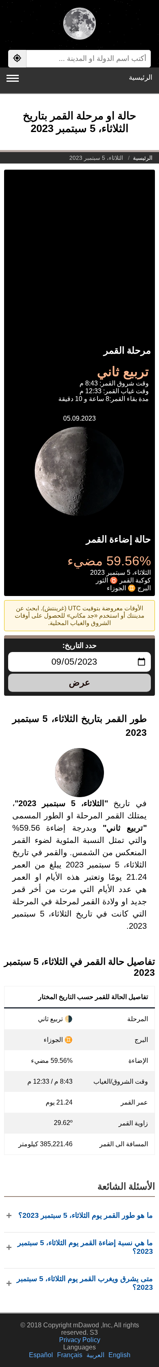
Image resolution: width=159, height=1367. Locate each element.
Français (69, 1354)
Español (41, 1354)
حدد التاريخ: (79, 645)
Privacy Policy (79, 1339)
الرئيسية (140, 77)
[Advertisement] (79, 249)
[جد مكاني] (17, 58)
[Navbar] (12, 78)
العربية (95, 1354)
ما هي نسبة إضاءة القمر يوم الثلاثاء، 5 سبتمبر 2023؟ (85, 1247)
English (119, 1354)
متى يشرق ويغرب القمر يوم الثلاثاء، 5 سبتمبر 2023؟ (85, 1283)
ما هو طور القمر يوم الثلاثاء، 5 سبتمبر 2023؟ (85, 1215)
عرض (79, 682)
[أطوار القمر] (79, 24)
